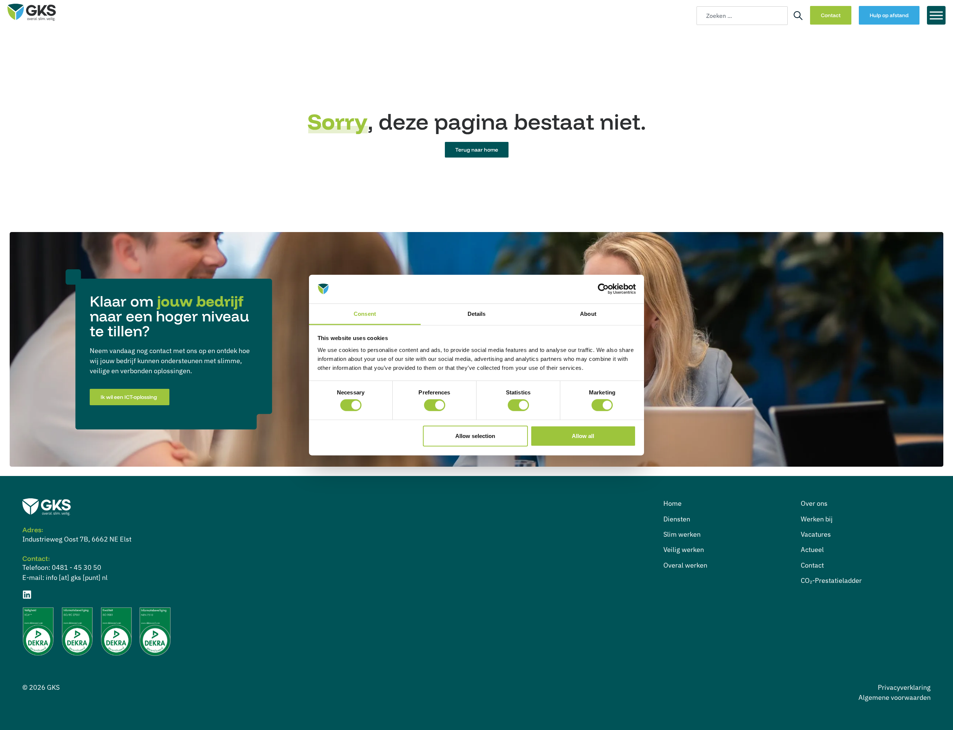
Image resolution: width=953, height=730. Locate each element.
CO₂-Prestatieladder (831, 580)
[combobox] (742, 15)
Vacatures (816, 534)
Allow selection (475, 435)
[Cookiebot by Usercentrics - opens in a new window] (603, 289)
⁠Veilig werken (683, 549)
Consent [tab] (365, 314)
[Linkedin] (27, 594)
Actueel (812, 549)
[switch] (434, 405)
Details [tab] (477, 314)
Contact (812, 565)
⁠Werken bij (817, 519)
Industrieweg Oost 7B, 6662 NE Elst (76, 539)
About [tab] (588, 314)
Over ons (814, 503)
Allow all (583, 435)
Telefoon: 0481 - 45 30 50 (61, 567)
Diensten (676, 519)
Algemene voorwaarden (894, 697)
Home (672, 503)
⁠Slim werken (682, 534)
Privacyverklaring (904, 687)
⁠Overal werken (685, 565)
